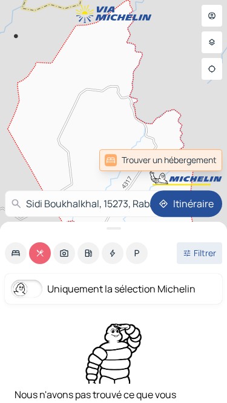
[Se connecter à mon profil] (212, 16)
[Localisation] (212, 69)
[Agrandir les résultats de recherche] (113, 228)
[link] (160, 160)
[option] (16, 253)
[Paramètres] (212, 42)
